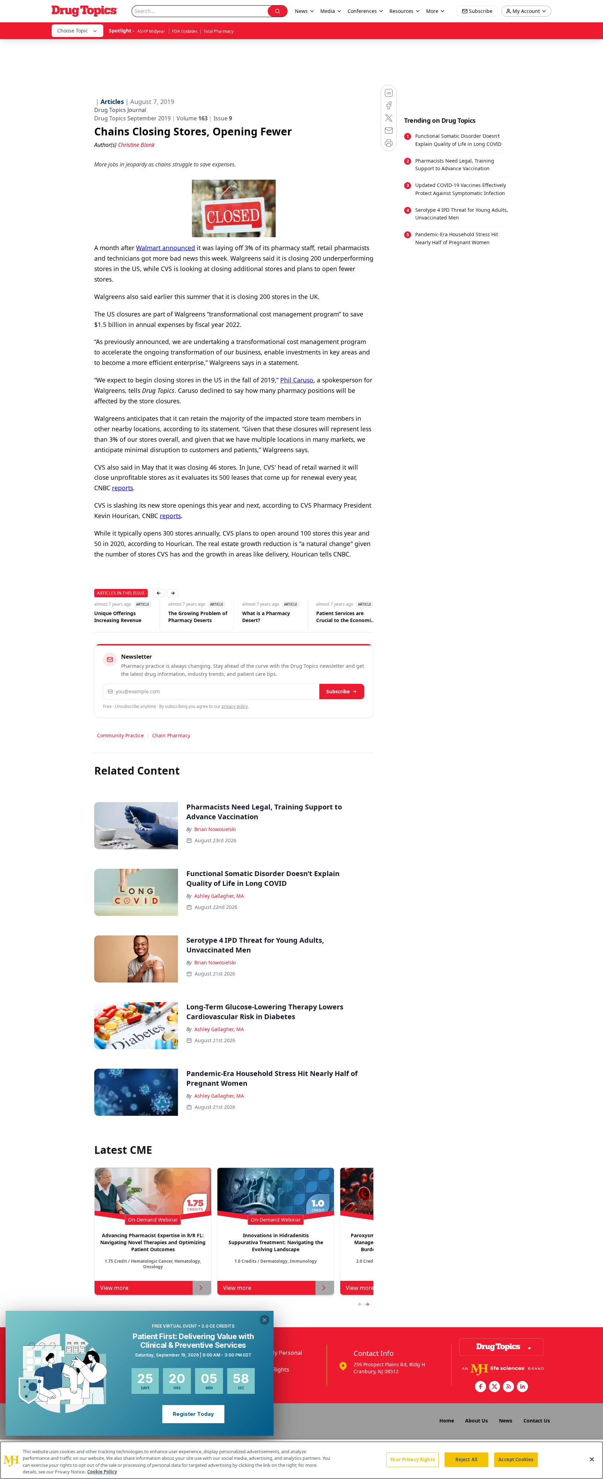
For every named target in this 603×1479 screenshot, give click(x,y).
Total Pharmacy (218, 31)
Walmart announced (165, 248)
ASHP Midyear (151, 31)
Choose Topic (72, 30)
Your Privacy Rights (412, 1459)
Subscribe (338, 691)
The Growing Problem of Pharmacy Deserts (197, 616)
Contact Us (536, 1420)
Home (446, 1420)
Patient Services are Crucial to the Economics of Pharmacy (346, 617)
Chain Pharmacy (171, 735)
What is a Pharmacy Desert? (266, 616)
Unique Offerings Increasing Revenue (117, 616)
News (505, 1420)
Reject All (466, 1459)
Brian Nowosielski (215, 829)
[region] (301, 1460)
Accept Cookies (515, 1459)
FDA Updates (185, 31)
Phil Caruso (296, 380)
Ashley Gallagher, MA (219, 895)
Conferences (362, 11)
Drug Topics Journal (120, 110)
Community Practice (120, 735)
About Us (476, 1420)
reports (122, 488)
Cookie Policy (102, 1472)
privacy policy (235, 706)
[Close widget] (264, 1320)
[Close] (592, 1459)
